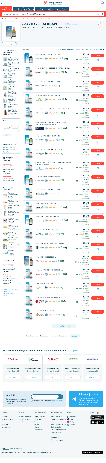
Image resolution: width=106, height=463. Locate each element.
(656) (57, 301)
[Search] (102, 14)
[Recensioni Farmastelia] (52, 113)
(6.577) (58, 72)
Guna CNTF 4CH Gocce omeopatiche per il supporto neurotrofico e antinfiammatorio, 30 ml (51, 123)
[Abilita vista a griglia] (103, 49)
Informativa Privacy (57, 400)
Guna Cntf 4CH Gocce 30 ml (44, 283)
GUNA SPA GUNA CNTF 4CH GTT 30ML (48, 136)
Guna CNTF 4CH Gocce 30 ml (45, 311)
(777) (57, 153)
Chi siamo (5, 416)
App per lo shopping (57, 440)
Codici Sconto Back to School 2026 (61, 419)
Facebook (73, 416)
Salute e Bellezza (9, 18)
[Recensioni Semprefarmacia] (52, 128)
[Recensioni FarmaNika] (48, 85)
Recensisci (52, 194)
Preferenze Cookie (45, 452)
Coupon (36, 424)
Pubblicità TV (55, 437)
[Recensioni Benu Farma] (52, 207)
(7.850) (58, 99)
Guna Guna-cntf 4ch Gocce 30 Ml (46, 203)
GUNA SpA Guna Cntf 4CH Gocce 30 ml (48, 54)
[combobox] (11, 14)
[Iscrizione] (61, 396)
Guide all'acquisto (56, 427)
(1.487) (58, 180)
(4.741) (54, 86)
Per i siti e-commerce (24, 416)
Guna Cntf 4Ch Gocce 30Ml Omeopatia (47, 216)
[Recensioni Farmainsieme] (52, 168)
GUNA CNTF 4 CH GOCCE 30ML (46, 257)
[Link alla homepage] (2, 18)
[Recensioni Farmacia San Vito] (52, 247)
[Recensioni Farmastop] (52, 301)
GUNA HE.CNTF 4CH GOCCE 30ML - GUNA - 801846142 (53, 68)
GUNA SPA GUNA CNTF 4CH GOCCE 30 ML (49, 270)
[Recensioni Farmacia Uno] (52, 220)
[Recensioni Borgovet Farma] (52, 99)
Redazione (5, 422)
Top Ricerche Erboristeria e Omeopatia (62, 429)
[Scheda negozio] (40, 58)
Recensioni (54, 435)
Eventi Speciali (38, 419)
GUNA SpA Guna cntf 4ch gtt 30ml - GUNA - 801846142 (52, 109)
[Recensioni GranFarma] (52, 234)
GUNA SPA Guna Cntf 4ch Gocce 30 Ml (47, 230)
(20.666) (58, 247)
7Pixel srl (6, 449)
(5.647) (58, 234)
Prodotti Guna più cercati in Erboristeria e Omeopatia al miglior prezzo (10, 292)
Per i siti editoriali (23, 422)
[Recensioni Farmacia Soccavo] (52, 315)
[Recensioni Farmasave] (52, 58)
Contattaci (5, 424)
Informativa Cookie (33, 452)
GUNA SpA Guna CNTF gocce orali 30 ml (48, 95)
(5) (56, 194)
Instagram (73, 422)
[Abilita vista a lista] (101, 49)
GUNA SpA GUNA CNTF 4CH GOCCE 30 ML (49, 149)
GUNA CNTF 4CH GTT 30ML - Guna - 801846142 (50, 243)
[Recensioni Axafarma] (52, 287)
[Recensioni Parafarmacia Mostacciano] (52, 153)
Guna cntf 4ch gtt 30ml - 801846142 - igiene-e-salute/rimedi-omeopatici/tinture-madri (53, 163)
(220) (57, 113)
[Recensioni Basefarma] (52, 274)
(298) (57, 168)
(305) (57, 287)
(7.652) (58, 140)
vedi (97, 55)
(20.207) (58, 207)
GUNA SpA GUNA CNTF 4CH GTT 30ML (48, 81)
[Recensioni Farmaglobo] (52, 140)
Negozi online (38, 429)
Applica (7, 135)
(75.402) (58, 128)
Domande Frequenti (7, 419)
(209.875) (58, 58)
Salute (16, 18)
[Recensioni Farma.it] (48, 261)
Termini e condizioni (7, 452)
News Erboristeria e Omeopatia (60, 424)
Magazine (54, 422)
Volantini (37, 422)
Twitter (72, 419)
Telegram (73, 424)
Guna (35, 18)
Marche (36, 427)
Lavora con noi (6, 427)
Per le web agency (23, 419)
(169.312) (58, 220)
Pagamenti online (56, 432)
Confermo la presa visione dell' (48, 400)
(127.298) (54, 261)
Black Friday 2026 (56, 416)
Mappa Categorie (39, 416)
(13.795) (58, 315)
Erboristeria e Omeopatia (26, 18)
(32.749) (58, 274)
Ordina (59, 49)
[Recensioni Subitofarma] (52, 72)
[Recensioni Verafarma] (52, 180)
